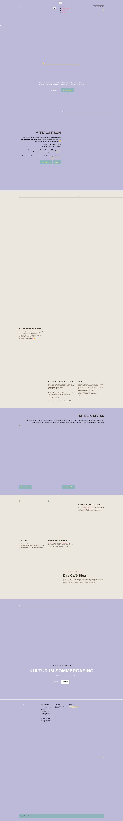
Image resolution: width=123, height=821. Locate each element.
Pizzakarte (22, 340)
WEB (56, 682)
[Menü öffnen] (54, 8)
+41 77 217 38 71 (99, 6)
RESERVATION (46, 162)
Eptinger (65, 543)
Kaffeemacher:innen (87, 507)
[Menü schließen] (60, 2)
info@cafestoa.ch (55, 158)
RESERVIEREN (67, 90)
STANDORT (54, 90)
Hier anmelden (25, 487)
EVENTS (65, 682)
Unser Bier (51, 543)
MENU (57, 162)
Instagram (57, 152)
